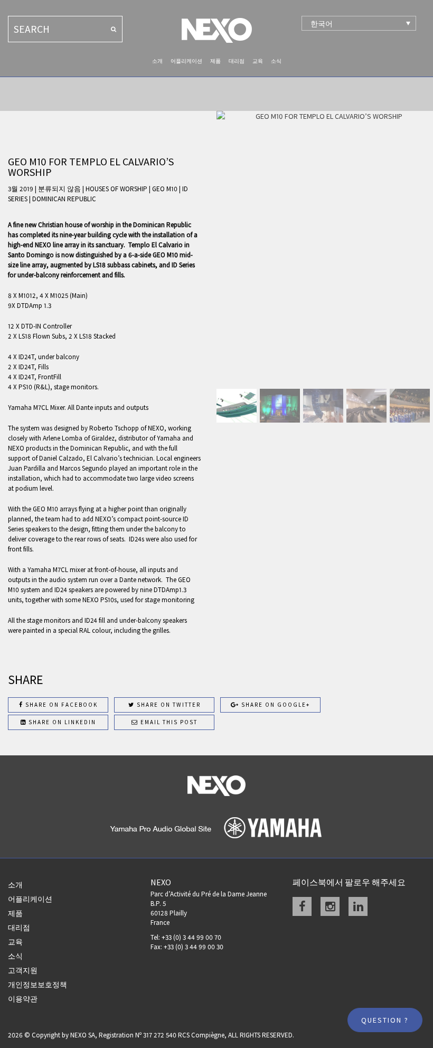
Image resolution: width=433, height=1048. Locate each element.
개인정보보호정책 (37, 984)
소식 (276, 61)
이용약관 (22, 999)
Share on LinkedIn (61, 722)
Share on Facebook (60, 704)
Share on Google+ (274, 704)
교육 (257, 61)
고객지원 (22, 970)
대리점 (236, 61)
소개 (157, 61)
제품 (215, 61)
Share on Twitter (168, 704)
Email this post (167, 722)
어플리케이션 (186, 61)
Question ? (385, 1020)
